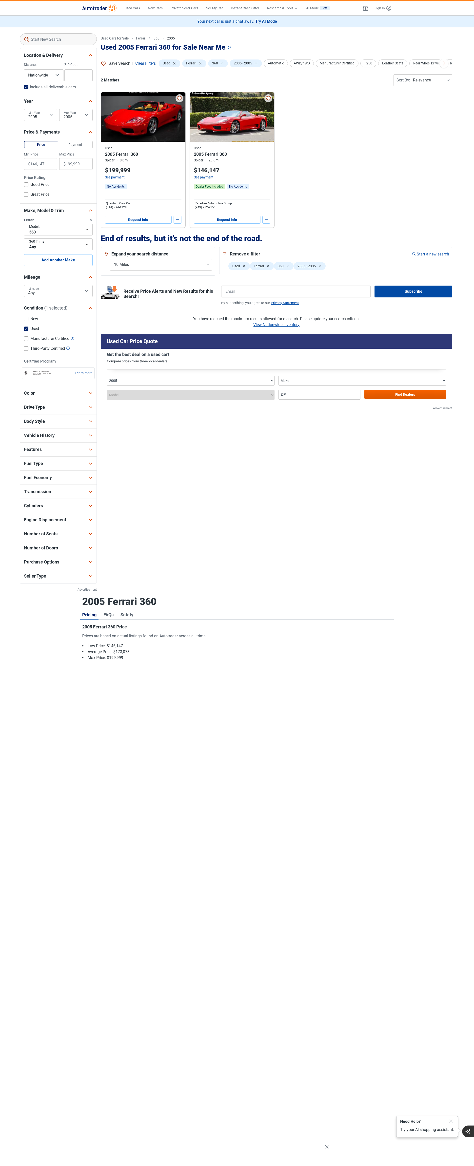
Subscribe (413, 291)
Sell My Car (214, 8)
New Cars (155, 8)
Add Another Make (58, 260)
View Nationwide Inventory (276, 324)
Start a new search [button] (433, 254)
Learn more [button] (83, 373)
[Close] (451, 1121)
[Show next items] (443, 63)
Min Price (31, 154)
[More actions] (177, 220)
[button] (366, 8)
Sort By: (403, 80)
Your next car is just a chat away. (237, 21)
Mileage (33, 288)
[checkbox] (36, 185)
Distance (30, 65)
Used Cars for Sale (115, 38)
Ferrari (141, 38)
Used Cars (132, 8)
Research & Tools (280, 8)
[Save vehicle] (179, 98)
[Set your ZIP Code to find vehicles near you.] (229, 48)
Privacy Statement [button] (285, 303)
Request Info (138, 220)
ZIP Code (71, 65)
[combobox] (58, 39)
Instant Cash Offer (245, 8)
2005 (171, 38)
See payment (115, 177)
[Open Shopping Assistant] (468, 1131)
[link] (116, 186)
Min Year (34, 112)
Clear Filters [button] (145, 63)
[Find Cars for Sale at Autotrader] (99, 8)
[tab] (89, 615)
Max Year (70, 112)
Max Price (66, 154)
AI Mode (317, 8)
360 (156, 38)
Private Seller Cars (184, 8)
